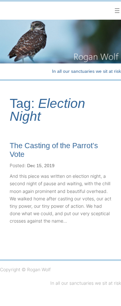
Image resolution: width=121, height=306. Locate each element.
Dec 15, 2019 (41, 165)
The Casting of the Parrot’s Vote (54, 149)
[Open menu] (117, 10)
